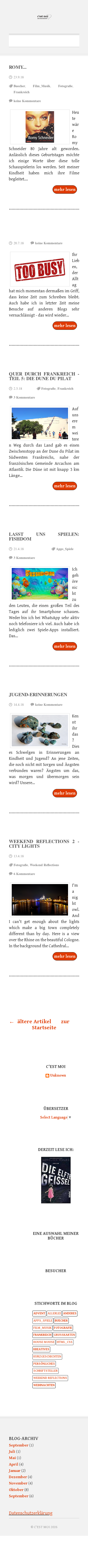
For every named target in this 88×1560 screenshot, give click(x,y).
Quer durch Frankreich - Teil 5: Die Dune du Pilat (44, 376)
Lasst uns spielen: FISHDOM (44, 536)
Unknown (58, 1076)
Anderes (70, 1313)
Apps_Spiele (64, 548)
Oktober (16, 1490)
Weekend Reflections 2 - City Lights (44, 843)
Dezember (18, 1477)
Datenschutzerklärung (31, 1513)
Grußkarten (64, 1335)
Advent (39, 1313)
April (13, 1464)
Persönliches (44, 1364)
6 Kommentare (24, 873)
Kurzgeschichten (47, 1356)
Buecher (19, 85)
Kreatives (41, 1349)
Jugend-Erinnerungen (38, 694)
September (18, 1445)
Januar (14, 1470)
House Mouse (43, 1342)
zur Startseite (50, 1024)
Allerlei (54, 1313)
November (18, 1483)
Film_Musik (41, 85)
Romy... (18, 67)
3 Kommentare (24, 397)
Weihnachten (44, 1385)
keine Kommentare (27, 100)
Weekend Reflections (44, 864)
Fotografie (65, 85)
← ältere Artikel (30, 1021)
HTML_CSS (65, 1342)
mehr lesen (65, 189)
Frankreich (22, 92)
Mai (12, 1458)
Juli (12, 1451)
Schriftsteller (45, 1371)
